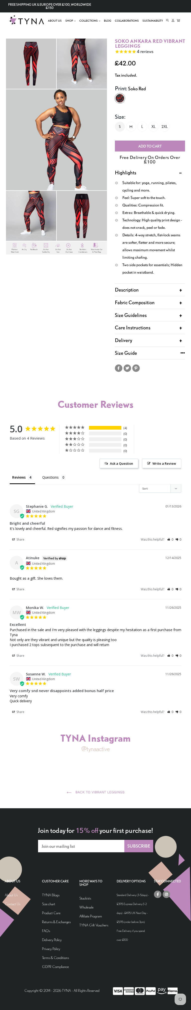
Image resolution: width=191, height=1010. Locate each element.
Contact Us (12, 904)
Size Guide (126, 353)
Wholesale (86, 907)
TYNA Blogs (50, 895)
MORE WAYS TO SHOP (90, 883)
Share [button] (20, 539)
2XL (164, 126)
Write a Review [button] (164, 463)
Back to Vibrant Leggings (99, 792)
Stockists (85, 898)
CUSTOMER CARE (55, 881)
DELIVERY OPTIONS (131, 881)
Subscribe (138, 846)
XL (153, 126)
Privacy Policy (51, 949)
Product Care (51, 913)
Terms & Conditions (55, 958)
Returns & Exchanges (56, 922)
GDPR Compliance (55, 966)
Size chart (48, 904)
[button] (170, 539)
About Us (11, 895)
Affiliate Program (90, 916)
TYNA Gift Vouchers (93, 925)
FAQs (46, 931)
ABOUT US (12, 881)
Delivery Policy (52, 940)
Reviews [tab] (19, 477)
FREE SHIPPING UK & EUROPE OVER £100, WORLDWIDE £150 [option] (49, 6)
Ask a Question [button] (121, 463)
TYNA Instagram (95, 738)
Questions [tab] (50, 477)
